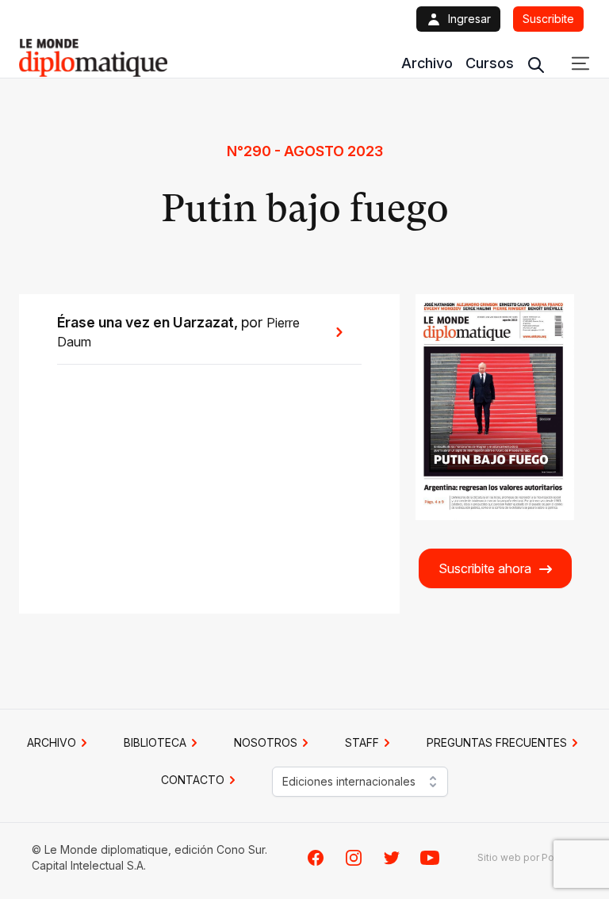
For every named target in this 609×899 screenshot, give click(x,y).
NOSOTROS (265, 742)
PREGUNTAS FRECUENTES (497, 742)
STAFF (362, 742)
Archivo (427, 63)
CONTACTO (192, 779)
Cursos (489, 63)
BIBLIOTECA (155, 742)
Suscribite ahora (485, 568)
